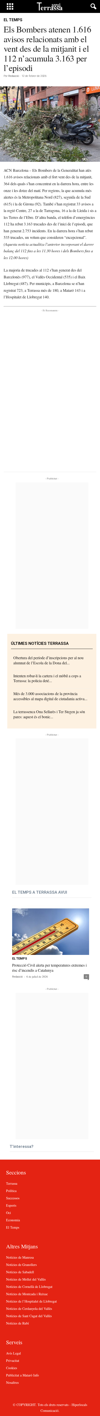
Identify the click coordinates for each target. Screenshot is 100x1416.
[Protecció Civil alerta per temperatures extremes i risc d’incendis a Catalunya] (50, 930)
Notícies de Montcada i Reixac (27, 1294)
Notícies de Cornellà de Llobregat (29, 1286)
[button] (92, 6)
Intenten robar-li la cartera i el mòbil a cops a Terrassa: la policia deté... (47, 678)
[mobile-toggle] (10, 6)
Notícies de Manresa (20, 1257)
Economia (13, 1220)
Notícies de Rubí (17, 1323)
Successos (12, 1198)
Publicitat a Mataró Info (22, 1375)
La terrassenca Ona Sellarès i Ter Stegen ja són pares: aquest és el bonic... (49, 714)
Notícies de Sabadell (20, 1272)
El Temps (13, 20)
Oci (8, 1212)
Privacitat (12, 1360)
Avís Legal (13, 1353)
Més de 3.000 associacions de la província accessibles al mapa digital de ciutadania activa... (50, 696)
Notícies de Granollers (21, 1264)
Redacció (13, 76)
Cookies (11, 1367)
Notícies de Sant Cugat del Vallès (29, 1316)
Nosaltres (12, 1382)
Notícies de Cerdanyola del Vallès (29, 1308)
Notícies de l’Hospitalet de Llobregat (31, 1301)
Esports (11, 1205)
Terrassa (11, 1183)
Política (11, 1190)
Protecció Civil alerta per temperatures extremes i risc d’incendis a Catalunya (49, 967)
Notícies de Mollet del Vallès (26, 1279)
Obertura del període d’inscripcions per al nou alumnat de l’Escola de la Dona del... (48, 660)
